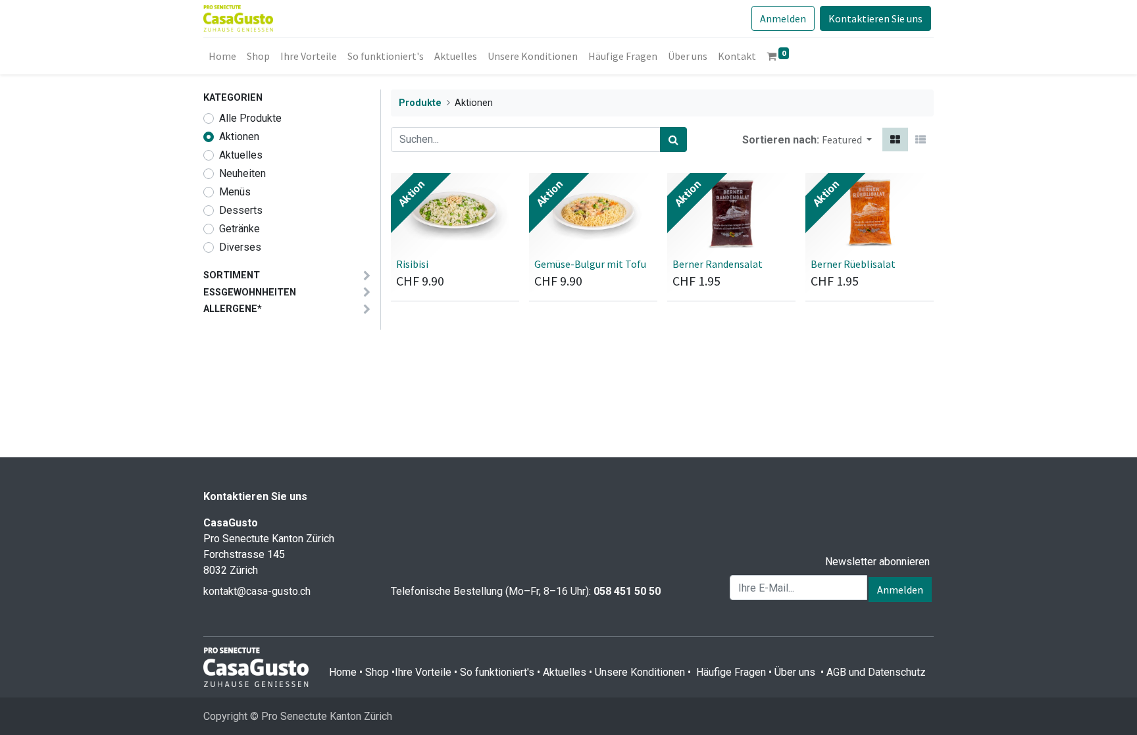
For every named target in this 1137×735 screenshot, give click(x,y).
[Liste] (920, 139)
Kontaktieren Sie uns (875, 18)
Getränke (239, 228)
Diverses (240, 247)
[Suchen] (673, 139)
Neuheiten (242, 173)
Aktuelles (241, 155)
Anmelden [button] (900, 589)
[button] (847, 139)
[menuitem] (222, 56)
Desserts (241, 210)
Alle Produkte (250, 118)
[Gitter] (895, 139)
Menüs (235, 192)
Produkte (420, 103)
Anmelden (783, 18)
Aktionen (239, 136)
